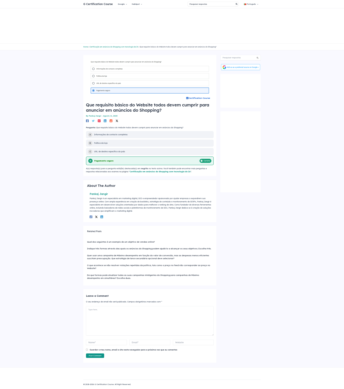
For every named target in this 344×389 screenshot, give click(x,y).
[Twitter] (93, 120)
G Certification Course (98, 4)
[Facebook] (87, 120)
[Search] (236, 4)
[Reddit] (111, 120)
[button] (126, 4)
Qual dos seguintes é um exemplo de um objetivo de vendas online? (121, 242)
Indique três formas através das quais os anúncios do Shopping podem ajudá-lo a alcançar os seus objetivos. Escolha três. (149, 248)
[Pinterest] (99, 120)
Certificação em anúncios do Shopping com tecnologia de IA (114, 47)
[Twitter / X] (117, 120)
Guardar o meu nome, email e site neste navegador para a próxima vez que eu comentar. (133, 350)
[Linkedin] (105, 120)
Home (85, 47)
